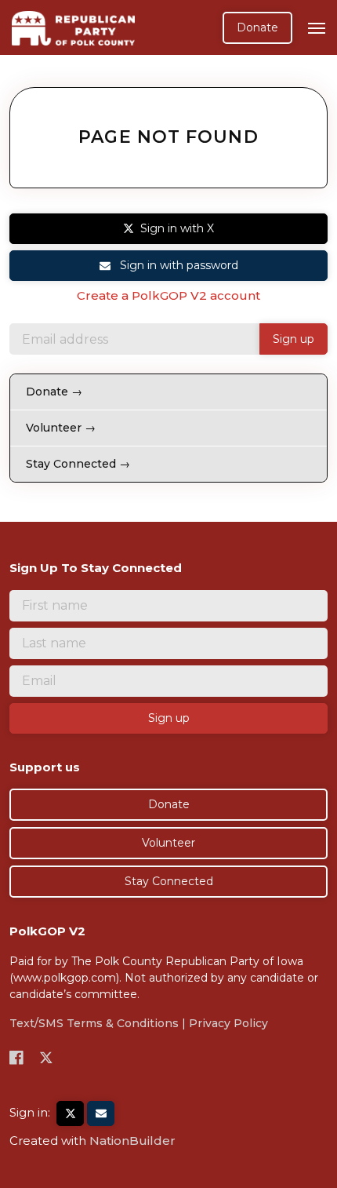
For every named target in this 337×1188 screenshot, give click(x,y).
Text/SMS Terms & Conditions (94, 1023)
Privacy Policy (228, 1023)
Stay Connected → (78, 464)
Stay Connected (169, 881)
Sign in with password (177, 265)
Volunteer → (61, 428)
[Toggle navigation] (316, 28)
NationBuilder (132, 1140)
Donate (257, 27)
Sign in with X (177, 228)
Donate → (54, 391)
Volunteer (168, 843)
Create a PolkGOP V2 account (168, 295)
